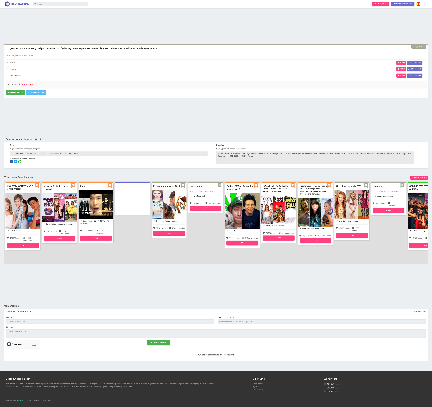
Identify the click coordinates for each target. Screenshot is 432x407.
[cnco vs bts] (205, 210)
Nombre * (9, 318)
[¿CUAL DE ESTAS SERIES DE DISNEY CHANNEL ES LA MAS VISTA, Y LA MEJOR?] (278, 240)
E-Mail (226, 318)
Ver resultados (16, 92)
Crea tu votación (420, 178)
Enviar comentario (160, 343)
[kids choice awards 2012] (351, 237)
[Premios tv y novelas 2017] (169, 235)
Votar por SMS (415, 62)
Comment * (10, 327)
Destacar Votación (37, 92)
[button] (419, 4)
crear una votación (133, 384)
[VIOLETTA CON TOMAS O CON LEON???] (22, 247)
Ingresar (403, 4)
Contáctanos (258, 384)
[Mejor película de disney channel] (59, 241)
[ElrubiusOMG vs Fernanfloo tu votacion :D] (242, 245)
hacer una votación (55, 384)
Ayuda (255, 387)
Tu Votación (10, 384)
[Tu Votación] (17, 4)
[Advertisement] (216, 26)
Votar (402, 62)
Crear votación (380, 4)
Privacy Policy (258, 390)
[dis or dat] (388, 212)
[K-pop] (96, 240)
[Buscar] (35, 4)
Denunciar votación (27, 84)
